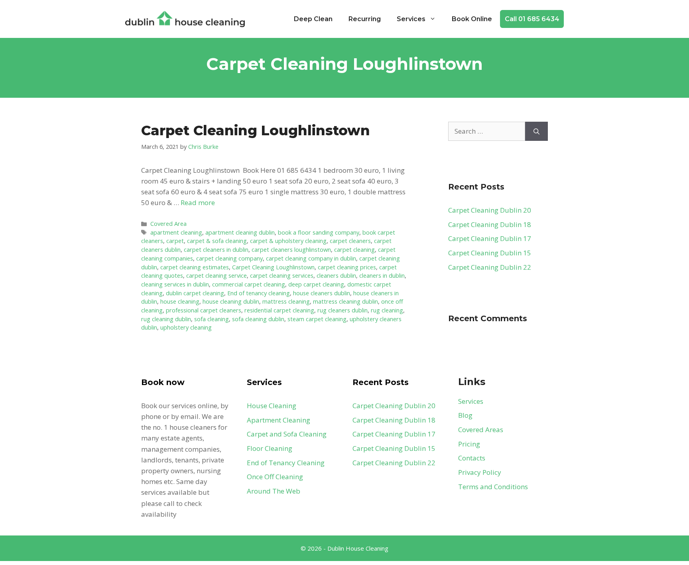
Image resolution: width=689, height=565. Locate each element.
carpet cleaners (350, 241)
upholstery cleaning (186, 327)
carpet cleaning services (281, 275)
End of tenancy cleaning (258, 293)
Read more (198, 202)
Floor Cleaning (269, 448)
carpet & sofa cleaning (217, 241)
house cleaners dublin (321, 293)
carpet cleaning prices (347, 267)
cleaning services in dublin (175, 284)
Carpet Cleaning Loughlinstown (255, 130)
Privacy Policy (479, 472)
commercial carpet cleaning (248, 284)
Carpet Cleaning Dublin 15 (489, 252)
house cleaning (179, 301)
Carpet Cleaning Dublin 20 (489, 210)
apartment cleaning (176, 232)
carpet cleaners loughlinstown (291, 249)
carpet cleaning (354, 249)
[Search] (536, 131)
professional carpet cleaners (203, 310)
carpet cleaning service (216, 275)
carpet (175, 241)
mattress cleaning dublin (345, 301)
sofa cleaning (211, 319)
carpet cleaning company (229, 258)
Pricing (469, 443)
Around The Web (273, 491)
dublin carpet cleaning (195, 293)
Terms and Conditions (493, 486)
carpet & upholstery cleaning (288, 241)
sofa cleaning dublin (258, 319)
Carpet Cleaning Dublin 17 (489, 238)
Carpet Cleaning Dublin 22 (489, 267)
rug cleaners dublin (342, 310)
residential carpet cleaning (279, 310)
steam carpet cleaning (316, 319)
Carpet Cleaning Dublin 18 (489, 224)
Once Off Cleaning (275, 476)
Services (411, 19)
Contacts (471, 457)
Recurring (364, 19)
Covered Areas (480, 429)
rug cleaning (387, 310)
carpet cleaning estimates (194, 267)
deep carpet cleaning (316, 284)
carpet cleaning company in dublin (311, 258)
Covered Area (168, 223)
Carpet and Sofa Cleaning (287, 434)
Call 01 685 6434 (532, 19)
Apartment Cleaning (278, 420)
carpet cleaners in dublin (216, 249)
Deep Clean (313, 19)
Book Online (472, 19)
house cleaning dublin (231, 301)
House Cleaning (271, 405)
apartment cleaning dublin (240, 232)
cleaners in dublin (382, 275)
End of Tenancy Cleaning (286, 462)
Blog (465, 415)
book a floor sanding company (318, 232)
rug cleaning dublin (166, 319)
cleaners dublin (336, 275)
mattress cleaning (286, 301)
